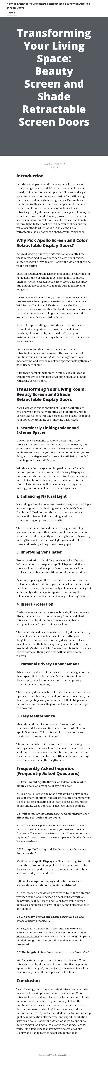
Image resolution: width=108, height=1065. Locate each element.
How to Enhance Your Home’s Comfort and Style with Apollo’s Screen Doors (48, 5)
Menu (11, 13)
